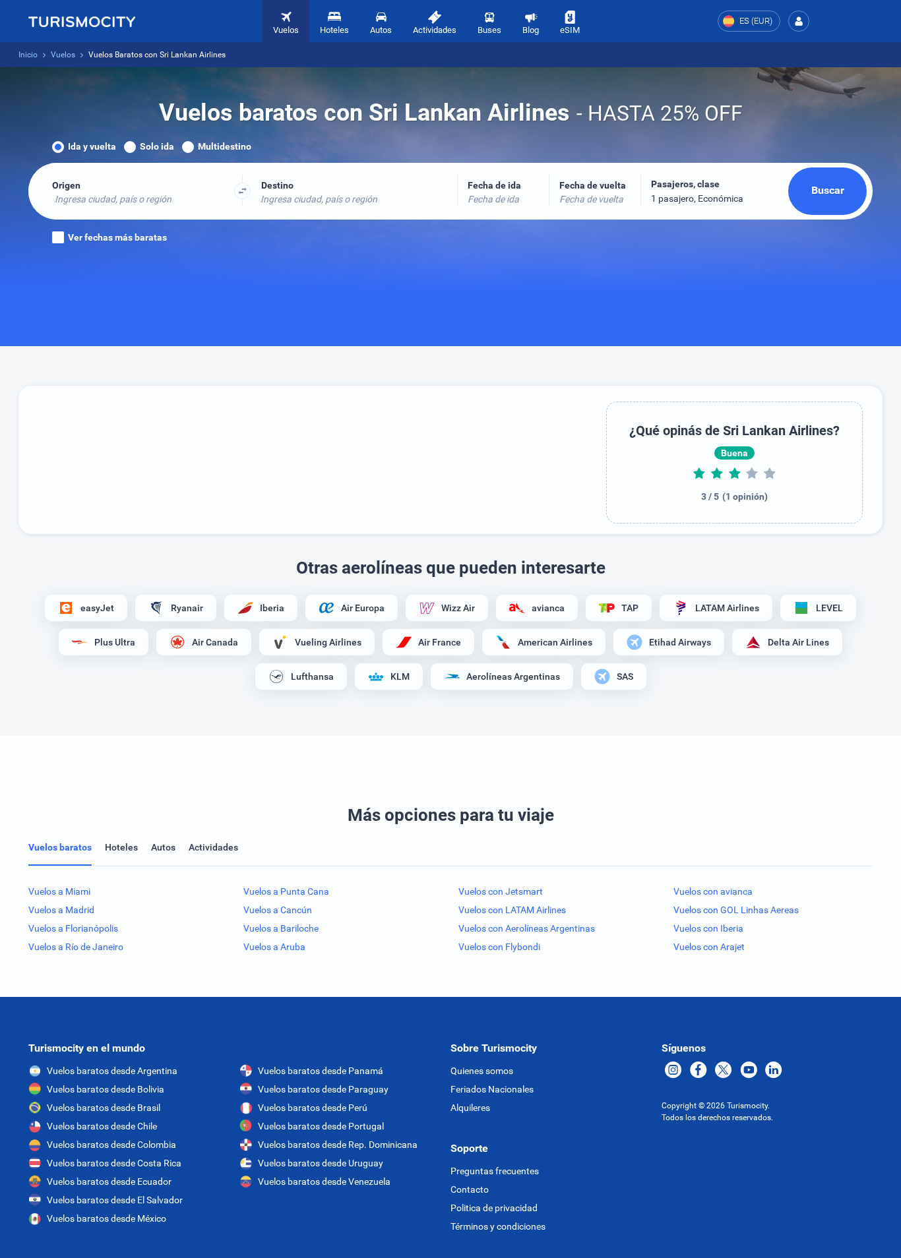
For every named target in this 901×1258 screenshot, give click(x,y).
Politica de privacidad (494, 1208)
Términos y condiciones (497, 1226)
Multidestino (224, 146)
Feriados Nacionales (492, 1089)
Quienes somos (481, 1070)
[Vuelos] (81, 21)
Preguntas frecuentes (494, 1171)
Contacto (469, 1189)
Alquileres (470, 1107)
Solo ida (157, 146)
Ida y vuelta (92, 146)
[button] (798, 21)
